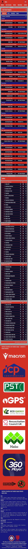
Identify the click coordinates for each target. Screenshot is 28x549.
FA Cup (21, 503)
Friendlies (16, 505)
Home (2, 5)
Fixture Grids (21, 505)
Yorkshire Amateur (21, 57)
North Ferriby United (9, 195)
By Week (10, 501)
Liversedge (10, 27)
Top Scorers (3, 512)
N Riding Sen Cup (18, 504)
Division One (19, 497)
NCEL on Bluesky (7, 530)
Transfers (14, 498)
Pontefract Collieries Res (10, 323)
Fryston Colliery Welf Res (10, 337)
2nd (2, 31)
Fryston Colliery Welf (22, 33)
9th (2, 154)
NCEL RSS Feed (21, 530)
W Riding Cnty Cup (10, 505)
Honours (7, 526)
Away (7, 509)
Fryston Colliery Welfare (10, 294)
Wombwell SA (10, 66)
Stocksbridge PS (21, 38)
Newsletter (11, 526)
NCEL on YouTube (14, 530)
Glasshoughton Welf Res (10, 334)
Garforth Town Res (9, 339)
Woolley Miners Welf (22, 46)
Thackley (7, 193)
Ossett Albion (8, 221)
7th (2, 70)
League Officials (3, 525)
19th (3, 44)
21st (3, 79)
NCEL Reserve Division (6, 302)
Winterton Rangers (9, 53)
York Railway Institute (9, 226)
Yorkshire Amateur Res (9, 316)
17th (3, 59)
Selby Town (10, 42)
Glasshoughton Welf (8, 156)
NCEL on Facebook (19, 529)
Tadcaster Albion (9, 61)
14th (3, 74)
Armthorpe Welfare (9, 186)
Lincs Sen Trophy (11, 504)
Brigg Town (7, 216)
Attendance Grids (4, 507)
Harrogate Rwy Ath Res (9, 325)
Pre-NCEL (16, 526)
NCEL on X (5, 529)
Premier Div (19, 501)
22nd (3, 20)
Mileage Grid (17, 519)
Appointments (9, 522)
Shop (2, 529)
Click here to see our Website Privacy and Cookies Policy (14, 547)
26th (3, 98)
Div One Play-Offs (11, 503)
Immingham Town (8, 245)
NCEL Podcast (19, 498)
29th (3, 25)
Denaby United (10, 96)
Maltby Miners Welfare (9, 231)
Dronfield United (8, 261)
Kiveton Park (7, 249)
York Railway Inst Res (9, 330)
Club (9, 13)
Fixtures (5, 497)
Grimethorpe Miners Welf (10, 202)
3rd (2, 50)
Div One (6, 503)
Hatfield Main (8, 207)
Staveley (7, 252)
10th (3, 55)
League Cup (17, 503)
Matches (20, 5)
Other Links (5, 532)
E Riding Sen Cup (4, 504)
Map (13, 519)
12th (3, 40)
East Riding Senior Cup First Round (12, 74)
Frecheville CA (21, 81)
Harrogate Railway (9, 209)
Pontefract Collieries (9, 200)
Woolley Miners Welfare (10, 238)
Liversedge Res (8, 321)
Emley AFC (7, 184)
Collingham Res (8, 314)
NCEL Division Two (9, 20)
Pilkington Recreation (9, 254)
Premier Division (14, 497)
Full (1, 509)
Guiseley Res (7, 332)
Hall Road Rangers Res (9, 328)
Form (9, 509)
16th (3, 104)
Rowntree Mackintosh (9, 229)
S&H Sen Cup (3, 505)
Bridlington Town (8, 191)
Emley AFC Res (8, 305)
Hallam (6, 205)
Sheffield (7, 242)
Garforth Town (8, 256)
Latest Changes (3, 522)
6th (2, 115)
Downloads (3, 526)
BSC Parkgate (8, 233)
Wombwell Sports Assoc (10, 297)
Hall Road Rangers (9, 23)
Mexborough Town (9, 259)
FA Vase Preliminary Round (10, 44)
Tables (25, 5)
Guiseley (7, 198)
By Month (14, 501)
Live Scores (8, 5)
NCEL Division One (6, 224)
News (14, 5)
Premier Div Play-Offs (21, 512)
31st (3, 63)
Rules (20, 525)
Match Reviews (9, 498)
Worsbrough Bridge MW (10, 276)
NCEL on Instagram (11, 529)
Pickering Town (21, 165)
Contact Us (16, 525)
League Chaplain (10, 525)
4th (2, 149)
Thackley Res (7, 309)
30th (3, 109)
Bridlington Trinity (9, 211)
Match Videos (24, 498)
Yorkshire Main (21, 23)
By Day (7, 501)
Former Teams (22, 519)
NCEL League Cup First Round (10, 79)
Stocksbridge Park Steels (10, 283)
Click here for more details (20, 342)
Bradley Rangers (8, 236)
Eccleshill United (8, 240)
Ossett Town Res (8, 311)
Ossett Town (10, 106)
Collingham (10, 91)
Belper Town (7, 218)
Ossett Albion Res (8, 318)
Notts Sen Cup (24, 504)
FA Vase (25, 503)
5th (2, 35)
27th (3, 124)
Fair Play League (9, 512)
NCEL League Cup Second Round (11, 94)
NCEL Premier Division (6, 182)
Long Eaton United (9, 214)
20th (3, 119)
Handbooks (23, 525)
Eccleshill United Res (9, 307)
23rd (3, 162)
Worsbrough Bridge (21, 72)
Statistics (13, 13)
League (8, 497)
